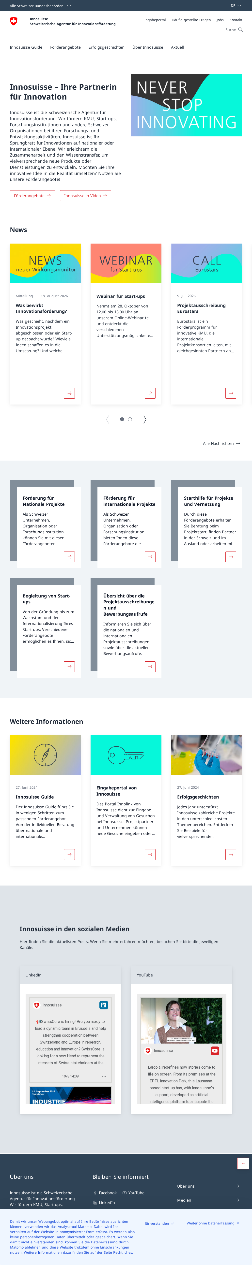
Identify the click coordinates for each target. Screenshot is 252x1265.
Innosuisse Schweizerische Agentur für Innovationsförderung (73, 21)
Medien (184, 1200)
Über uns (186, 1186)
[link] (45, 524)
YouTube (136, 1192)
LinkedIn (107, 1202)
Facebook (108, 1192)
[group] (45, 324)
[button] (65, 47)
